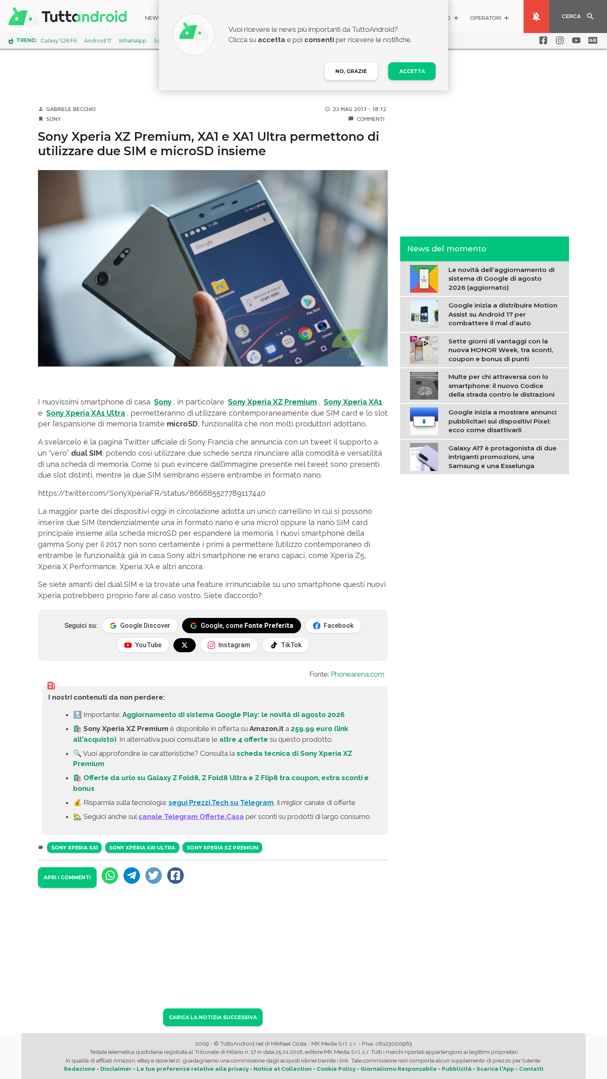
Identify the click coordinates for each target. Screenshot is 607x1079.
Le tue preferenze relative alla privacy (193, 1068)
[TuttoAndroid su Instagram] (558, 40)
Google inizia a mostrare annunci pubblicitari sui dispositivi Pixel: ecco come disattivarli (502, 421)
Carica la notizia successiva (213, 1017)
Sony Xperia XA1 (353, 402)
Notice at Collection (283, 1068)
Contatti (531, 1068)
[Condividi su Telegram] (131, 875)
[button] (490, 19)
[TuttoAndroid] (69, 16)
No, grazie (351, 71)
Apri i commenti (67, 877)
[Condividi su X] (153, 875)
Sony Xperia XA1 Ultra (85, 413)
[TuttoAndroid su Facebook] (541, 40)
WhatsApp (133, 41)
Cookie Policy (336, 1068)
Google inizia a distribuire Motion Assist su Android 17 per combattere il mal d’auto (502, 314)
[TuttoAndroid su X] (184, 645)
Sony (53, 119)
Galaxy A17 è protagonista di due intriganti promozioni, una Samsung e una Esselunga (502, 456)
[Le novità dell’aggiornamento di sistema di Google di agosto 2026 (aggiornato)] (426, 278)
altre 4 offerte (243, 739)
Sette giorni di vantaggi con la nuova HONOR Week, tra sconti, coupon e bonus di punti (500, 349)
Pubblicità (457, 1068)
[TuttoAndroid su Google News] (591, 40)
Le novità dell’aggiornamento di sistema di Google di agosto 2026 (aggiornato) (501, 278)
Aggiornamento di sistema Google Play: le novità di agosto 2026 (233, 714)
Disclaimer (116, 1068)
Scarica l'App (495, 1068)
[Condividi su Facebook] (175, 875)
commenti (370, 119)
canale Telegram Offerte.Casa (191, 816)
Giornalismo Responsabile (398, 1068)
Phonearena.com (357, 674)
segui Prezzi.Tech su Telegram (221, 802)
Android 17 (97, 41)
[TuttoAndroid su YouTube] (575, 40)
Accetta (412, 71)
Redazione (79, 1068)
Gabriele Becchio (71, 109)
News (153, 18)
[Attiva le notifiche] (536, 16)
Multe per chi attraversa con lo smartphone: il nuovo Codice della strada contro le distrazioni (501, 385)
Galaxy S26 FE (58, 41)
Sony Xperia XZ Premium (272, 402)
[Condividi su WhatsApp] (110, 875)
